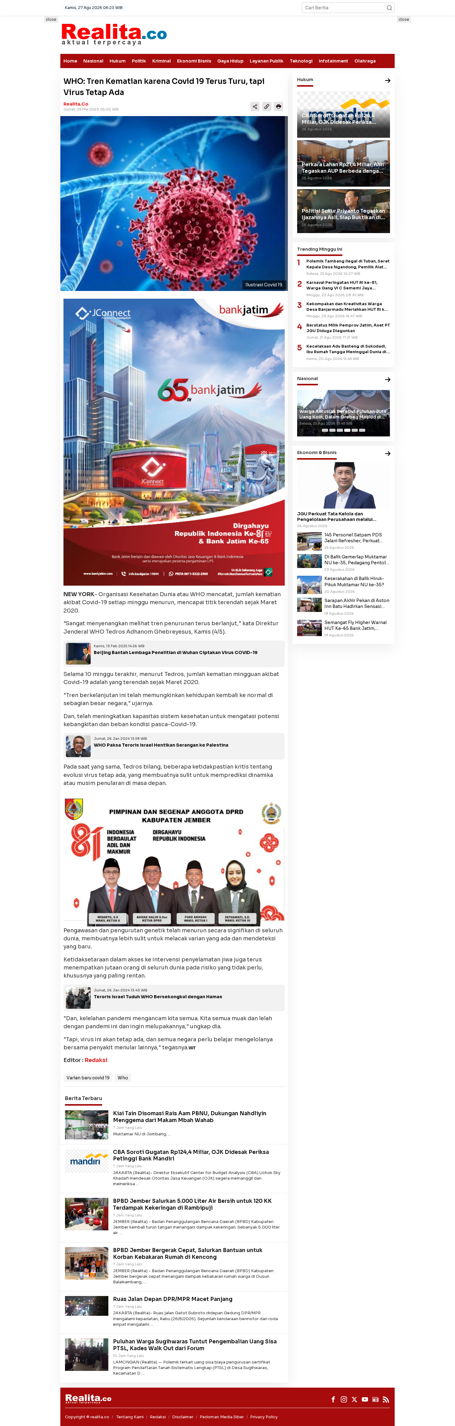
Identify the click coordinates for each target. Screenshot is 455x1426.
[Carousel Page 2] (332, 430)
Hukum (118, 61)
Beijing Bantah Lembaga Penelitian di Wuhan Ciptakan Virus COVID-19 (176, 652)
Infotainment (333, 61)
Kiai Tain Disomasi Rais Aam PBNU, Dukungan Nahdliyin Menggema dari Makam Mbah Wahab (189, 1117)
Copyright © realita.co (87, 1416)
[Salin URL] (266, 106)
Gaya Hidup (230, 61)
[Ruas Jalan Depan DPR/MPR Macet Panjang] (86, 1305)
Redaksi (95, 1060)
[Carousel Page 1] (325, 430)
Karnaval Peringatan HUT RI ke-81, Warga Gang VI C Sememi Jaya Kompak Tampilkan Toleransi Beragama (348, 285)
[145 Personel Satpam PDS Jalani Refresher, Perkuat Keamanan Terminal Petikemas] (309, 541)
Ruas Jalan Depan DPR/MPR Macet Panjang (172, 1299)
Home (70, 61)
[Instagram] (344, 1399)
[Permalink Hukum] (388, 81)
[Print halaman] (278, 106)
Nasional (93, 61)
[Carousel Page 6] (362, 430)
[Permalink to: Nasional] (388, 380)
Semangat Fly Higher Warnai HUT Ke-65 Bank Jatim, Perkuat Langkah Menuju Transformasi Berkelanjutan (355, 625)
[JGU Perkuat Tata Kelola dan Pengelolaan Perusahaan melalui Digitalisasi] (343, 485)
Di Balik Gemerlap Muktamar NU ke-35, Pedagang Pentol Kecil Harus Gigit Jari (355, 560)
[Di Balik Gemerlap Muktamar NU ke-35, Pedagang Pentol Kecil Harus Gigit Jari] (309, 560)
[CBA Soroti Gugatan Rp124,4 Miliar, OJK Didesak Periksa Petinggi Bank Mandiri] (86, 1160)
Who (123, 1078)
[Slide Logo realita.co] (113, 34)
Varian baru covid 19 (88, 1078)
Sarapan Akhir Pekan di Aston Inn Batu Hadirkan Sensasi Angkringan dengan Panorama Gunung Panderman (356, 603)
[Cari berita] (389, 7)
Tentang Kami (130, 1416)
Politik (139, 61)
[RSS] (386, 1399)
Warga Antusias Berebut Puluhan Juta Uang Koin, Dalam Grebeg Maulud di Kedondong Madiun (342, 414)
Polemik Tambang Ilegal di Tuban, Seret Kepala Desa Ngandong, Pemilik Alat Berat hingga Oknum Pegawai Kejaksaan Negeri (348, 264)
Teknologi (301, 61)
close (51, 19)
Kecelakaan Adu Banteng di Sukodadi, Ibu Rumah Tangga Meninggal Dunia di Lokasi (346, 349)
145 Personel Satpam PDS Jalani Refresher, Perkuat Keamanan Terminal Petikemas (353, 538)
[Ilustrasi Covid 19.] (174, 203)
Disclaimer (182, 1416)
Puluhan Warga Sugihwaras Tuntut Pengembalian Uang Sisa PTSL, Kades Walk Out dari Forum (195, 1345)
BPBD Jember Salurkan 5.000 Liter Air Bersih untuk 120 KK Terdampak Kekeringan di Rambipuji (192, 1204)
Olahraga (365, 61)
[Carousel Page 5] (355, 430)
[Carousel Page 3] (340, 430)
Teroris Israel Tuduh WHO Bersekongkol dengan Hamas (158, 996)
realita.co (76, 104)
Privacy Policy (264, 1416)
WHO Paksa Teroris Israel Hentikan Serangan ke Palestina (161, 745)
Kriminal (161, 61)
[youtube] (365, 1399)
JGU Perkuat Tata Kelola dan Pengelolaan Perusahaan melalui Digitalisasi (335, 516)
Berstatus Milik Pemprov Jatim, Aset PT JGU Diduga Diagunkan (348, 328)
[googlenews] (375, 1399)
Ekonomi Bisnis (194, 61)
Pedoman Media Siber (222, 1416)
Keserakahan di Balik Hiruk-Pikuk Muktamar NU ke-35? (354, 581)
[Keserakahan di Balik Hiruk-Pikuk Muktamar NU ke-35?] (309, 584)
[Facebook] (333, 1399)
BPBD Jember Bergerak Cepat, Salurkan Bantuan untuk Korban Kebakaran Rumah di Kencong (187, 1253)
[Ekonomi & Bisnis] (388, 453)
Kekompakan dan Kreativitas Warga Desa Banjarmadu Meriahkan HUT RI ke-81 (347, 306)
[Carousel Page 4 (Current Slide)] (347, 430)
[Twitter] (354, 1399)
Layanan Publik (267, 61)
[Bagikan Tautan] (255, 106)
